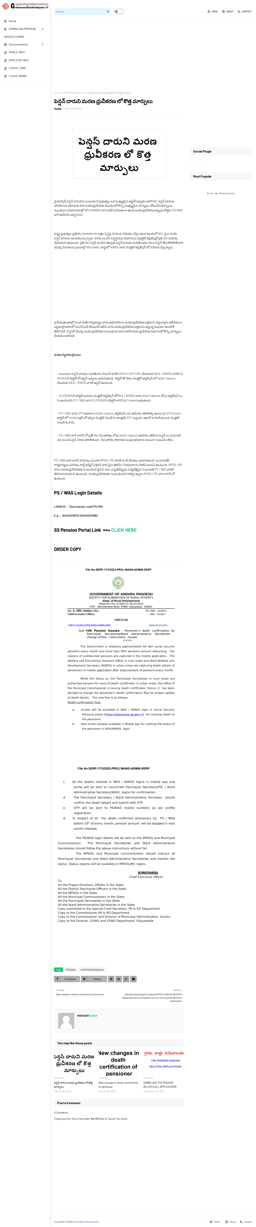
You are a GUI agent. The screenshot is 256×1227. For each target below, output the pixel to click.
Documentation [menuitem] (18, 44)
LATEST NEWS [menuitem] (18, 76)
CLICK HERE (123, 530)
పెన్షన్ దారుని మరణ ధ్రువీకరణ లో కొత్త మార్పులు (73, 1084)
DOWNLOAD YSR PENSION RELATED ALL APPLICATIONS (160, 1084)
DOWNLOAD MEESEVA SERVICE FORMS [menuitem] (20, 32)
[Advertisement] (153, 57)
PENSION (70, 969)
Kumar (58, 108)
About (230, 11)
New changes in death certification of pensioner (118, 1084)
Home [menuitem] (12, 21)
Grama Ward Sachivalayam (85, 1221)
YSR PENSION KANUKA (74, 92)
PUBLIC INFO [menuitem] (17, 52)
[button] (119, 11)
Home (215, 11)
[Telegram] (197, 162)
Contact (247, 11)
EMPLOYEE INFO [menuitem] (19, 60)
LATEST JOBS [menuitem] (17, 68)
